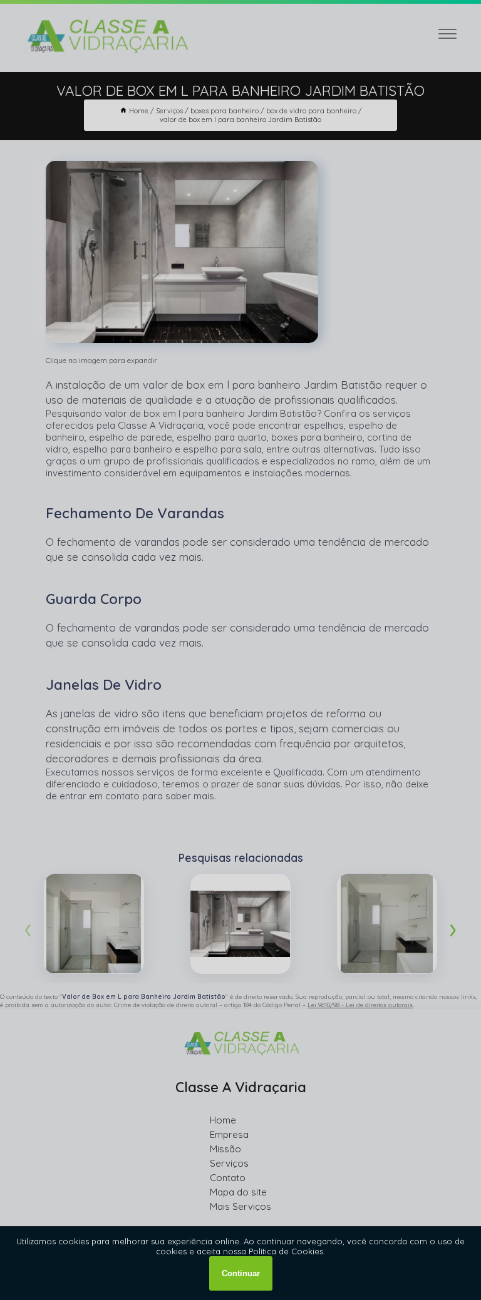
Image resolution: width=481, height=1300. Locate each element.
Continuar (241, 1273)
